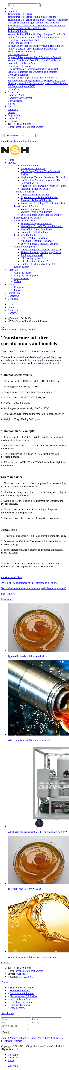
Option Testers (21, 266)
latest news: (7, 599)
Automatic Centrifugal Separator (37, 240)
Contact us (6, 962)
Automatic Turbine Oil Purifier (36, 200)
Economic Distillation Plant (34, 232)
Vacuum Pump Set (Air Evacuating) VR (41, 249)
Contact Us (13, 118)
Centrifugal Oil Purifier (26, 235)
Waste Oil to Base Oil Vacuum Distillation (42, 226)
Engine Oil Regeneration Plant (36, 223)
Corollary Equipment (24, 246)
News (11, 106)
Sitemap (18, 1040)
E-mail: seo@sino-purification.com (25, 126)
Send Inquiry (7, 1013)
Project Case (14, 115)
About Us (13, 92)
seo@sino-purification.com (22, 141)
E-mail (11, 1060)
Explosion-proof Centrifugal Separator (40, 243)
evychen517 (21, 973)
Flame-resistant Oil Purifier (27, 217)
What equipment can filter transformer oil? (29, 740)
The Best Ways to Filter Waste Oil (25, 888)
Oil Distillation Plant (24, 220)
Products (12, 11)
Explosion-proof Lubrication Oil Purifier (41, 214)
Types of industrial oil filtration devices (27, 656)
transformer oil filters (45, 357)
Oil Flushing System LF (33, 258)
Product (12, 307)
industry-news (26, 329)
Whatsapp (13, 1054)
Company (19, 287)
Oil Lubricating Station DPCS (36, 261)
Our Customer (21, 278)
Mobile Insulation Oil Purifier (35, 188)
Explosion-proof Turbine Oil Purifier (39, 197)
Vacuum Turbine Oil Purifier (35, 194)
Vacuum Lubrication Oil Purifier (37, 209)
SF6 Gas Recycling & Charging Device (41, 252)
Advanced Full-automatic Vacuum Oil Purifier (44, 185)
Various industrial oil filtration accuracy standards (32, 957)
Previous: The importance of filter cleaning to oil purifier (29, 582)
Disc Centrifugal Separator (34, 238)
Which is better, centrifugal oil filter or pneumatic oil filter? (37, 832)
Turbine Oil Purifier (24, 191)
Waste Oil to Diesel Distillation (36, 229)
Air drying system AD (32, 255)
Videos (17, 281)
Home (11, 8)
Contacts (12, 312)
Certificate (13, 121)
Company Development (26, 275)
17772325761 (26, 976)
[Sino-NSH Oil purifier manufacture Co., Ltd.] (15, 154)
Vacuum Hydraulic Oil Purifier (36, 211)
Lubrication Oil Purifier (26, 206)
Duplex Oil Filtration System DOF (38, 264)
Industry (18, 290)
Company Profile (22, 272)
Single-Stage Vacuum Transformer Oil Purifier (44, 177)
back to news (8, 593)
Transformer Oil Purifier (26, 165)
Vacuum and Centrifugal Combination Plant (43, 203)
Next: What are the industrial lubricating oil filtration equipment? (33, 588)
